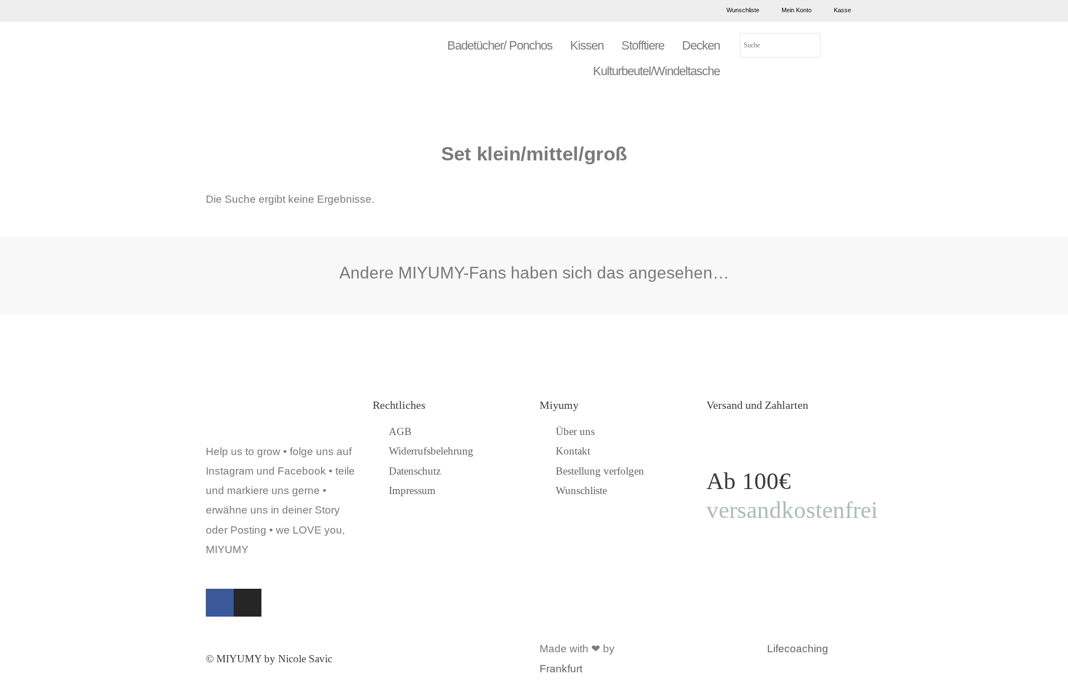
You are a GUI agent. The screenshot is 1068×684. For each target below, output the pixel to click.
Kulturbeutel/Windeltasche (656, 71)
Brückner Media (655, 648)
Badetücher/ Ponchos (499, 45)
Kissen (587, 45)
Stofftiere (642, 45)
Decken (701, 45)
